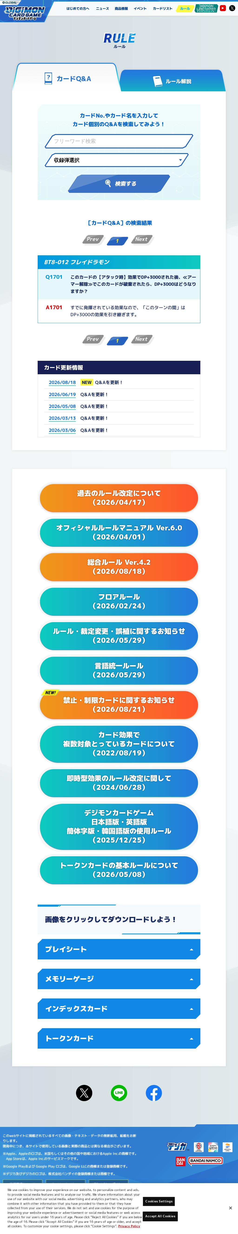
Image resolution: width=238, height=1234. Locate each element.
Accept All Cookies (160, 1216)
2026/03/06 (62, 430)
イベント (140, 8)
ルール (185, 8)
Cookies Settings (158, 1201)
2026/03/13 (62, 418)
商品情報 (121, 8)
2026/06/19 (62, 394)
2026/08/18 (62, 382)
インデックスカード (76, 1009)
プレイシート (66, 949)
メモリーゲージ (69, 979)
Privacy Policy (129, 1226)
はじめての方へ (77, 8)
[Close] (230, 1208)
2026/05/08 (62, 406)
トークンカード (69, 1038)
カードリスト (162, 8)
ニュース (102, 8)
